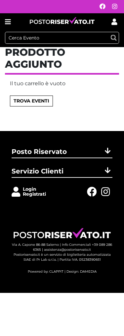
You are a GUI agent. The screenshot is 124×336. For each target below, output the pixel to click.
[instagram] (113, 7)
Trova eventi (31, 101)
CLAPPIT (56, 271)
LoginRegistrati (34, 191)
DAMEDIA (88, 271)
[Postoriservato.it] (62, 22)
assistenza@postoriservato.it (67, 249)
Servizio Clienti (37, 171)
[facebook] (101, 7)
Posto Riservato (39, 152)
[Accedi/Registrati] (17, 192)
